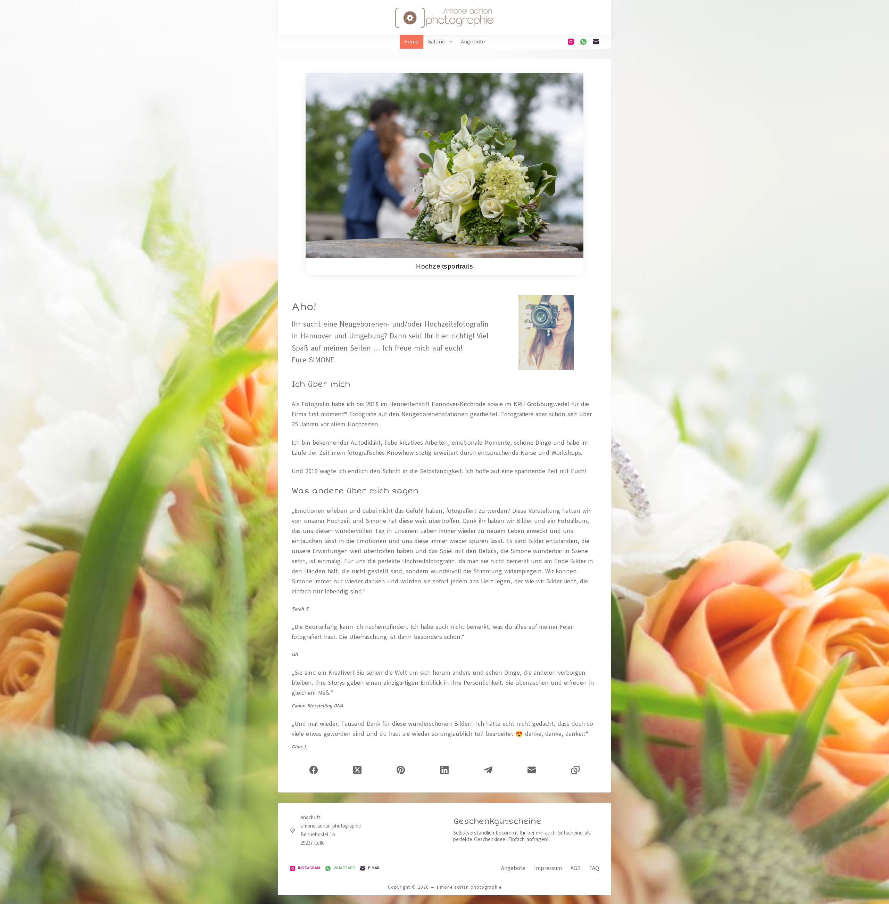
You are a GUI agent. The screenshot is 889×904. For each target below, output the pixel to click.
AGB (576, 868)
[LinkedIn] (444, 770)
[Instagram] (571, 42)
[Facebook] (313, 770)
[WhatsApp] (583, 42)
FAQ (594, 868)
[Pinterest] (401, 770)
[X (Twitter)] (357, 770)
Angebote (473, 42)
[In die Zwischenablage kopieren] (575, 770)
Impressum (548, 868)
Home (411, 42)
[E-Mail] (596, 42)
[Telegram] (488, 770)
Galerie (436, 42)
